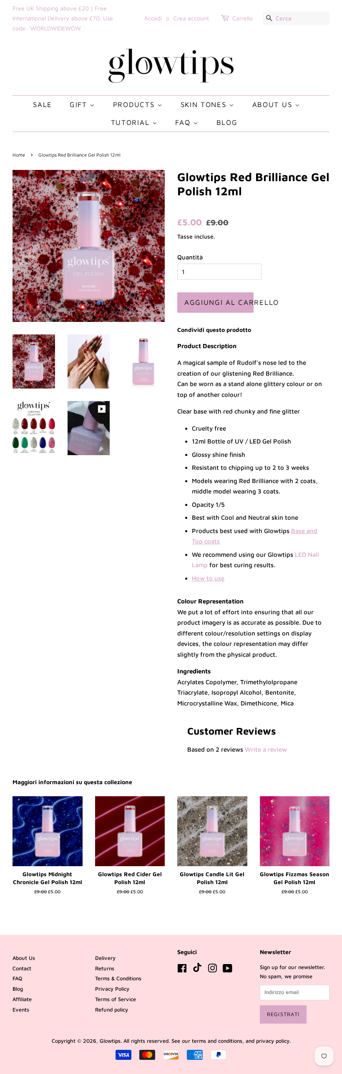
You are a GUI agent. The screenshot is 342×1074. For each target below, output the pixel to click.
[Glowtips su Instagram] (212, 970)
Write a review (266, 749)
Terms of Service (115, 999)
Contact (22, 968)
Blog (227, 122)
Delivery (105, 958)
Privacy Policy (112, 989)
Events (21, 1010)
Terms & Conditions (118, 978)
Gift (80, 104)
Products (135, 104)
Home (19, 154)
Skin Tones (205, 104)
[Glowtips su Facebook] (182, 970)
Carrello (242, 18)
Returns (104, 968)
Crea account (191, 18)
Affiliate (22, 999)
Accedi (153, 18)
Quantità (190, 257)
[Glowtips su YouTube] (227, 970)
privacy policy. (273, 1041)
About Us (273, 104)
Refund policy (111, 1010)
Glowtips (110, 1041)
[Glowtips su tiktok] (197, 970)
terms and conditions (217, 1041)
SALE (42, 104)
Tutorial (131, 122)
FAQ (184, 122)
